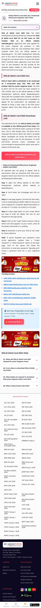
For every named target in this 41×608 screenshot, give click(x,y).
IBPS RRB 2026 (9, 458)
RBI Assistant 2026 (29, 428)
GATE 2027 (8, 490)
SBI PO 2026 (26, 402)
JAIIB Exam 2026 (28, 472)
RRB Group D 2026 (28, 467)
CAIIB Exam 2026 (28, 476)
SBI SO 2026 (26, 411)
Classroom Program (9, 596)
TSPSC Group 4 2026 (11, 523)
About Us (6, 567)
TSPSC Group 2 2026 (11, 527)
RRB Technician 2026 (27, 463)
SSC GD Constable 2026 (10, 420)
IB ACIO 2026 (27, 419)
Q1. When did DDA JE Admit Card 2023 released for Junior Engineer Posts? (17, 360)
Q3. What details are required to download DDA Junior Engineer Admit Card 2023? (18, 378)
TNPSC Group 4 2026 (9, 512)
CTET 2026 (25, 505)
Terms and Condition (10, 600)
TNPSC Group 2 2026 (9, 518)
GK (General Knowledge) (29, 576)
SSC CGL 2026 (9, 402)
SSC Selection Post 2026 (11, 430)
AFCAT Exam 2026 (10, 494)
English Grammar (26, 579)
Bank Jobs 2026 (26, 567)
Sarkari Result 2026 (27, 582)
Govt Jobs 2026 (25, 570)
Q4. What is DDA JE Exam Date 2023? (16, 386)
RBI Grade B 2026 (28, 424)
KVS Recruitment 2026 (28, 494)
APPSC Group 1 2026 (11, 531)
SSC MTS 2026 (9, 411)
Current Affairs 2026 (27, 573)
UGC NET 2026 (27, 513)
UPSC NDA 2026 (10, 498)
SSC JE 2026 (8, 415)
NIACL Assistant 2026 (10, 476)
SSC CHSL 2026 (9, 407)
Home (10, 20)
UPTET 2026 (26, 509)
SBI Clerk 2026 (27, 407)
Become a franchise (9, 570)
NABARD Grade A (28, 440)
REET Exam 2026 (28, 521)
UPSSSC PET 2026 (28, 484)
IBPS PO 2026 (9, 449)
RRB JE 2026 (26, 458)
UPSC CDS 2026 (9, 502)
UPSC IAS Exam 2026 (9, 507)
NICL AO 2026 (27, 436)
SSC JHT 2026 (9, 434)
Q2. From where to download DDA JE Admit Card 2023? (19, 369)
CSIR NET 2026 (27, 517)
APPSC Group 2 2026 (11, 535)
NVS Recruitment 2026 (28, 500)
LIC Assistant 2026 (11, 466)
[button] (37, 4)
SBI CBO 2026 (27, 415)
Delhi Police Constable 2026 (10, 444)
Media (5, 573)
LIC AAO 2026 (27, 432)
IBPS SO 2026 (9, 462)
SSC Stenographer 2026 (11, 439)
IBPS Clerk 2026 (10, 453)
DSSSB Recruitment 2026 (29, 526)
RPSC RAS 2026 (9, 485)
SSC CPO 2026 (9, 425)
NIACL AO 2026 (9, 481)
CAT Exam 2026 (27, 480)
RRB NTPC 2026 (27, 453)
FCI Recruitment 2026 (10, 471)
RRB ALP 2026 (27, 449)
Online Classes (7, 593)
